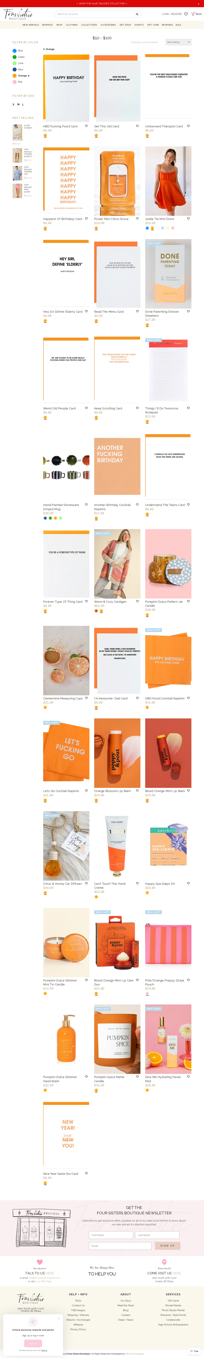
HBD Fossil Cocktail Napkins (165, 698)
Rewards (167, 25)
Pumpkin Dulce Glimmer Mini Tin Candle (60, 982)
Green (21, 57)
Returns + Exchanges (78, 1319)
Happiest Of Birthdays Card (62, 219)
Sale (178, 25)
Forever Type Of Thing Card (63, 601)
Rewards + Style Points (173, 1315)
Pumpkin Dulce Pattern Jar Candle (164, 603)
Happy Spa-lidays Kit (160, 883)
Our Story (125, 1300)
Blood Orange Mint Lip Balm (165, 791)
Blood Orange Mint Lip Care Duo (114, 982)
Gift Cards (173, 1300)
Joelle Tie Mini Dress (159, 219)
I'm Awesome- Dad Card (110, 698)
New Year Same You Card (60, 1173)
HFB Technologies (134, 1354)
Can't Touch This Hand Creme (109, 885)
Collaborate (173, 1319)
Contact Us (78, 1305)
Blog (125, 1310)
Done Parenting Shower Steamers (162, 313)
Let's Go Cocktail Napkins (61, 791)
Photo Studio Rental (173, 1310)
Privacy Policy (78, 1329)
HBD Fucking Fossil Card (60, 126)
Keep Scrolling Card (108, 408)
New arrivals (31, 25)
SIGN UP (167, 1245)
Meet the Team (125, 1305)
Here (50, 1273)
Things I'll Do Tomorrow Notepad (161, 410)
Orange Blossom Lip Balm (112, 791)
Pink (20, 82)
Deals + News (125, 1319)
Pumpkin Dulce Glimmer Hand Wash (60, 1079)
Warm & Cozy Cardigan (110, 601)
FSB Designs (78, 1310)
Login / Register (172, 14)
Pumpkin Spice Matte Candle (109, 1079)
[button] (86, 126)
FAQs (78, 1300)
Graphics (47, 25)
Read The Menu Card (109, 311)
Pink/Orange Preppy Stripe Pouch (164, 982)
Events (139, 25)
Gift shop (125, 25)
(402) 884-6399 (43, 1281)
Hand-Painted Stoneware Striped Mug (61, 507)
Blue (20, 50)
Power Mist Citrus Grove (111, 219)
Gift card (153, 25)
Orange (50, 49)
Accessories (108, 25)
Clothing (72, 25)
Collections (89, 25)
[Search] (136, 14)
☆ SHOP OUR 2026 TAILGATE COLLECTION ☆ (102, 3)
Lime (20, 63)
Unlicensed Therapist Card (164, 126)
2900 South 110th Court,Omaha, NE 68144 (30, 1309)
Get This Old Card (106, 126)
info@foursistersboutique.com (44, 1278)
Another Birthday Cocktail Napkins (112, 507)
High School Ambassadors (173, 1324)
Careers (125, 1315)
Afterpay (78, 1324)
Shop (59, 25)
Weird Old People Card (59, 408)
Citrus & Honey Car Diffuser (62, 883)
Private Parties (173, 1305)
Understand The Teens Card (165, 505)
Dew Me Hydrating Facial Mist (162, 1079)
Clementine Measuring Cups (63, 698)
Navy (20, 69)
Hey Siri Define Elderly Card (62, 311)
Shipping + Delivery (78, 1315)
